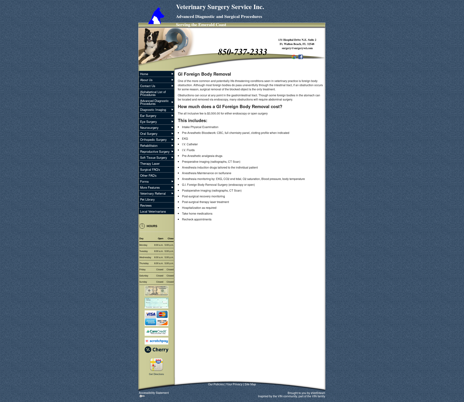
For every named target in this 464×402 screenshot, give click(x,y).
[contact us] (156, 364)
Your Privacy (234, 384)
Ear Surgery (148, 115)
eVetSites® (318, 393)
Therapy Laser (150, 163)
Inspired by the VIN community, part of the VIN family (291, 396)
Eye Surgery (148, 121)
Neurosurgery (149, 127)
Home (144, 73)
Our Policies (216, 384)
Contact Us (147, 85)
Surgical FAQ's (150, 169)
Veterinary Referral (153, 193)
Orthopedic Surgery (153, 139)
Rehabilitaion (149, 145)
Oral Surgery (149, 133)
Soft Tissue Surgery (153, 157)
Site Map (250, 384)
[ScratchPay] (156, 341)
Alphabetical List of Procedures (153, 93)
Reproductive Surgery (155, 151)
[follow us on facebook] (300, 56)
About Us (146, 79)
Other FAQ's (148, 175)
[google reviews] (294, 56)
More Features (150, 187)
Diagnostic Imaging (153, 109)
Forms (144, 181)
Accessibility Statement (154, 393)
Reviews (146, 205)
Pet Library (147, 199)
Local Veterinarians (153, 211)
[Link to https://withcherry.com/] (156, 349)
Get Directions (156, 374)
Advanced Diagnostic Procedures (154, 102)
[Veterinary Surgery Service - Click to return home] (156, 15)
